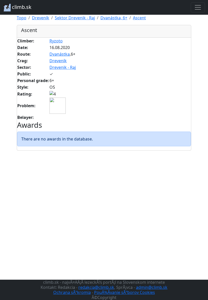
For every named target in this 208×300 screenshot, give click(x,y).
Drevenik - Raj (62, 67)
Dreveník (40, 18)
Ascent (139, 18)
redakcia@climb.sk (96, 287)
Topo (21, 18)
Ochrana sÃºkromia (72, 292)
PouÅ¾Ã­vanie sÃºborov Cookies (124, 292)
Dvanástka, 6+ (113, 18)
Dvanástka (59, 54)
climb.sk (21, 7)
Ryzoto (56, 41)
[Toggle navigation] (198, 7)
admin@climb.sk (151, 287)
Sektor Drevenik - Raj (75, 18)
